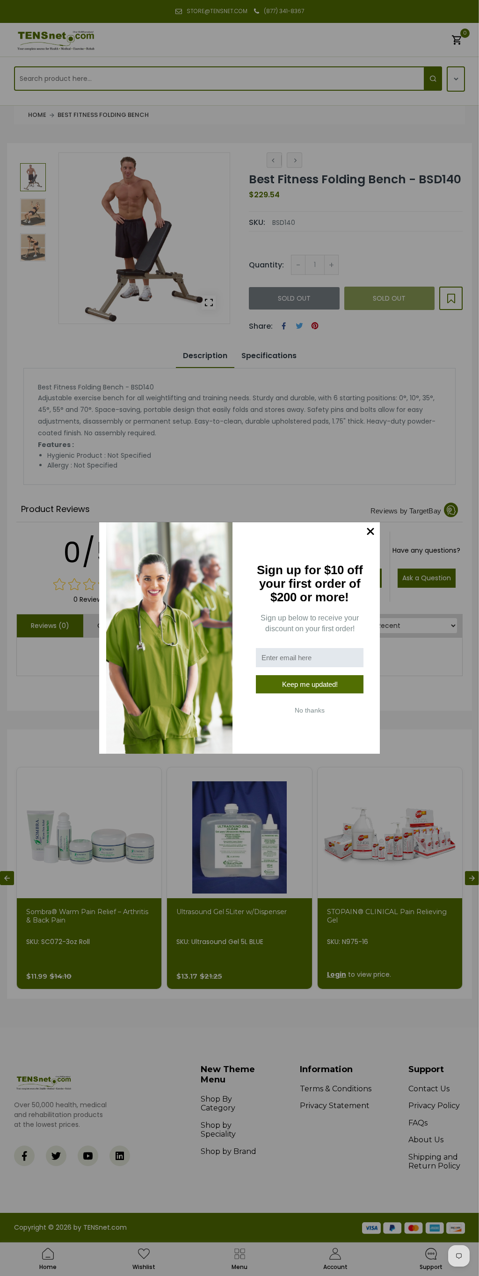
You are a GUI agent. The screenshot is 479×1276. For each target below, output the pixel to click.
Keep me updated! (310, 684)
